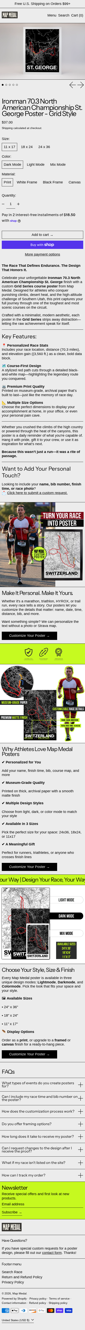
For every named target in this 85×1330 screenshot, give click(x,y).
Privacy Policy (13, 1282)
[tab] (3, 85)
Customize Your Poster (27, 636)
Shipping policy (58, 1302)
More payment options (42, 254)
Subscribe (10, 1212)
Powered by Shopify (14, 1298)
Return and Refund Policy (22, 1277)
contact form (52, 1253)
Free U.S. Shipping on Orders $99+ (43, 4)
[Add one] (18, 204)
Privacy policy (37, 1298)
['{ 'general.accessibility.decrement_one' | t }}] (3, 204)
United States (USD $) (16, 1320)
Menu (51, 15)
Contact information (14, 1302)
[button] (63, 15)
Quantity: (9, 195)
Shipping (7, 128)
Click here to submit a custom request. (37, 493)
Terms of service (59, 1298)
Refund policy (37, 1302)
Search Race (12, 1272)
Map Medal (19, 1293)
